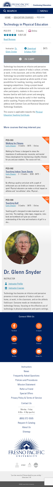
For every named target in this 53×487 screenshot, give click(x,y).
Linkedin (14, 343)
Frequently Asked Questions (26, 375)
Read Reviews (10, 39)
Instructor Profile (15, 283)
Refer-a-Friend (26, 388)
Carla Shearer (11, 145)
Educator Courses (24, 17)
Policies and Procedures (26, 380)
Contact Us (39, 356)
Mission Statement (26, 384)
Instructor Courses (16, 288)
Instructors (26, 366)
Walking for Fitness (14, 143)
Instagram (39, 331)
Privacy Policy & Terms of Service (26, 397)
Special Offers (26, 393)
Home (8, 17)
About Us (26, 427)
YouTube (14, 356)
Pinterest (38, 343)
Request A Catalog (26, 422)
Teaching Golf (12, 203)
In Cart (29, 59)
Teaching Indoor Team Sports (19, 171)
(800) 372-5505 (26, 418)
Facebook (14, 331)
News (26, 371)
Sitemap (26, 431)
